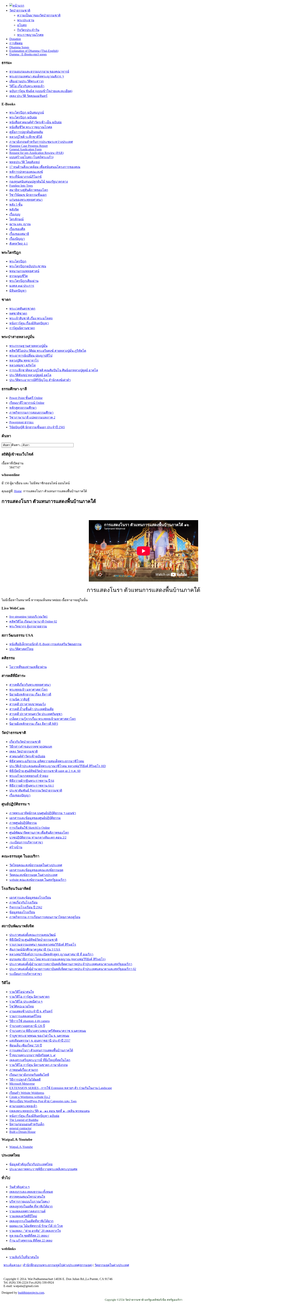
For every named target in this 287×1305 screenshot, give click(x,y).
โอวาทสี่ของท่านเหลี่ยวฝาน (28, 667)
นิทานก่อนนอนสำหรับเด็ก (26, 1124)
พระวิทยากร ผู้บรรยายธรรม (28, 626)
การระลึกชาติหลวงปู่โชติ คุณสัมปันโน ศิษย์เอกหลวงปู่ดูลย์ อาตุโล (53, 370)
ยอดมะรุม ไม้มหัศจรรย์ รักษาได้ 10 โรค (36, 1226)
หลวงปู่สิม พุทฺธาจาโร (24, 360)
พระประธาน (25, 20)
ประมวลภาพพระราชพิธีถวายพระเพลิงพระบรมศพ (43, 1169)
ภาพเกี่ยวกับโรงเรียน (23, 902)
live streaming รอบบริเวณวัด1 (28, 616)
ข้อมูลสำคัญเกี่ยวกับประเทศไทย (31, 1164)
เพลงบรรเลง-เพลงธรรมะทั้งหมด (31, 1191)
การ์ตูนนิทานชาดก (22, 328)
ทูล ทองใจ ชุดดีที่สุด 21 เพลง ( (29, 1235)
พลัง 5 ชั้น (15, 204)
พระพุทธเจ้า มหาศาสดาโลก (28, 689)
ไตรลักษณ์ (16, 219)
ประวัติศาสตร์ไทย (21, 649)
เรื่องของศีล (17, 229)
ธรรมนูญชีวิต (18, 276)
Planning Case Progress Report (28, 145)
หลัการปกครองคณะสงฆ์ (26, 171)
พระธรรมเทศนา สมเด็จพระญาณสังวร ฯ (36, 76)
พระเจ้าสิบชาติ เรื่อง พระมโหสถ (31, 318)
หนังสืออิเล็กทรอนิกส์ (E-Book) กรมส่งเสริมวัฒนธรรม (45, 644)
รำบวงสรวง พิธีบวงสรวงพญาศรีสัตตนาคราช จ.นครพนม (47, 1030)
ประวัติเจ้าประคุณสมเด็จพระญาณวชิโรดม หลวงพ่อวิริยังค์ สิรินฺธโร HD (57, 766)
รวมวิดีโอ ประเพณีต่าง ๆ (26, 1001)
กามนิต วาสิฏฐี (19, 699)
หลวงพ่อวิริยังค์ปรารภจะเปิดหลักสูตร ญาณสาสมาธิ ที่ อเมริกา (51, 954)
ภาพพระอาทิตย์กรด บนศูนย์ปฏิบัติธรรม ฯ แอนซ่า (42, 813)
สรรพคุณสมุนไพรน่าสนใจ (27, 1196)
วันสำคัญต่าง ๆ (19, 1187)
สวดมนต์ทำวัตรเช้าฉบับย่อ (27, 756)
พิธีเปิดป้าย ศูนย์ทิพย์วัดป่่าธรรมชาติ (33, 939)
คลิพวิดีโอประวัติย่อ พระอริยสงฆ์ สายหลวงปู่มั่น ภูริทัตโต (47, 350)
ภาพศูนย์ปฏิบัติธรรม (23, 822)
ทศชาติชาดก (18, 313)
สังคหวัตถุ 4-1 (18, 243)
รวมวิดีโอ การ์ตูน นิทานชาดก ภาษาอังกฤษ (38, 1065)
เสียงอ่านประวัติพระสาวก (26, 81)
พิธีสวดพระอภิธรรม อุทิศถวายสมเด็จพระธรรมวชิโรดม (46, 761)
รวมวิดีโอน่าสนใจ (21, 991)
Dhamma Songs (19, 47)
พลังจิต (14, 209)
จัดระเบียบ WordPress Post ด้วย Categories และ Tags (43, 1101)
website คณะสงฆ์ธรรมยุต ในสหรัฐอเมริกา (37, 879)
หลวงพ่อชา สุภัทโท (22, 365)
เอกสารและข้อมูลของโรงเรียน (30, 897)
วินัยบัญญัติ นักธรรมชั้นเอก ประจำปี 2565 (37, 427)
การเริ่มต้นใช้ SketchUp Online (29, 827)
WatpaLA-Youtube (21, 1147)
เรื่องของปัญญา (19, 795)
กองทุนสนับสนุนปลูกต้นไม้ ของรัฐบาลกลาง (38, 181)
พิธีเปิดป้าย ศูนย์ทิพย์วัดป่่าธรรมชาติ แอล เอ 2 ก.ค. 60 (44, 771)
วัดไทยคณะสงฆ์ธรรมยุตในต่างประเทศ (35, 865)
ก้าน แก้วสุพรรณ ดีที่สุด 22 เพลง (30, 1240)
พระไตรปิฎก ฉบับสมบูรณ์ (26, 112)
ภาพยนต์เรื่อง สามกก (23, 1069)
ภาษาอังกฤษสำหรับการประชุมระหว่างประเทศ (41, 141)
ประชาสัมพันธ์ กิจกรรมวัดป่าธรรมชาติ (35, 790)
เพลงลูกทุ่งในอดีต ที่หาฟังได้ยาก (31, 1206)
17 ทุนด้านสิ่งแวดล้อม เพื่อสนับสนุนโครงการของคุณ (44, 167)
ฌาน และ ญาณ (20, 224)
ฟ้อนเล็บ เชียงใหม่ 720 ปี (25, 1045)
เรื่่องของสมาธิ (19, 233)
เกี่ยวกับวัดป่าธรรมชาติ (25, 741)
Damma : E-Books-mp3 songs (28, 54)
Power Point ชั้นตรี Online (26, 398)
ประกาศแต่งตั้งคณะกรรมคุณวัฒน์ (32, 934)
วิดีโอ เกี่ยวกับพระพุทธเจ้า (26, 86)
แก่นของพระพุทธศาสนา (26, 199)
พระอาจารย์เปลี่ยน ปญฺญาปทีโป (30, 355)
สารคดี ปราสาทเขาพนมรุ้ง (27, 704)
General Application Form (25, 149)
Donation (15, 39)
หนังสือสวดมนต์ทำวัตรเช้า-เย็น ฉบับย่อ (35, 122)
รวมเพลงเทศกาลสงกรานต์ (27, 1211)
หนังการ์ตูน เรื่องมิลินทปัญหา (29, 323)
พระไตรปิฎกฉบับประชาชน (27, 266)
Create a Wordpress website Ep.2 (29, 1097)
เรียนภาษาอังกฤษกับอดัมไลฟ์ (29, 1074)
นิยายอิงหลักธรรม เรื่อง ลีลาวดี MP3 (33, 723)
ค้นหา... (16, 445)
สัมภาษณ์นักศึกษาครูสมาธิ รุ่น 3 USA (34, 949)
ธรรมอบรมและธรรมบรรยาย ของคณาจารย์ (39, 71)
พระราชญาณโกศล (30, 34)
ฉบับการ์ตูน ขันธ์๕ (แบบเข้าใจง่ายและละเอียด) (40, 91)
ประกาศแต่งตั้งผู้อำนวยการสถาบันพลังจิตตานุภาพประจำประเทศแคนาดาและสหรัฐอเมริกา (70, 964)
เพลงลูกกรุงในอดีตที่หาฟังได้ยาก (31, 1221)
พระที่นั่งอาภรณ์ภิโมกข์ (25, 176)
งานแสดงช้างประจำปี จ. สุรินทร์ (31, 1011)
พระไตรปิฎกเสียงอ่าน (23, 280)
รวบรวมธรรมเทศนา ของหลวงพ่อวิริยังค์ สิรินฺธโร (42, 944)
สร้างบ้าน (15, 847)
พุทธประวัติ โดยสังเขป (24, 162)
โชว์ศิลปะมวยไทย (21, 1006)
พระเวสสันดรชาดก (22, 308)
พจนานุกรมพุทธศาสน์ (24, 271)
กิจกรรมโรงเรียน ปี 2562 (25, 907)
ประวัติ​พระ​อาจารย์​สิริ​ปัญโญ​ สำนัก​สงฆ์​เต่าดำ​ (40, 380)
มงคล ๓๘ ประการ (21, 285)
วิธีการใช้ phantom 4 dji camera (29, 1021)
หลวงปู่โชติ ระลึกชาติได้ (25, 137)
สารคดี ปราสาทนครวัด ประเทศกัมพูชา (35, 714)
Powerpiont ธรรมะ (21, 422)
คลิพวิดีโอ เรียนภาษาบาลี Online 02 (33, 621)
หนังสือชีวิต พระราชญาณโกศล (30, 127)
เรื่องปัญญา (17, 238)
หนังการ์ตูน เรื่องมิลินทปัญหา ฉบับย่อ (34, 1116)
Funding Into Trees (21, 185)
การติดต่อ (16, 43)
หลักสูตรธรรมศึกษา (23, 407)
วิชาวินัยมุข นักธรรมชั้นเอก (28, 194)
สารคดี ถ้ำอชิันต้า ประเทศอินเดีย (31, 709)
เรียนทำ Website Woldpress (26, 1092)
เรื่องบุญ (14, 214)
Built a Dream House (22, 1132)
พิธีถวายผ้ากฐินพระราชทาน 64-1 (31, 785)
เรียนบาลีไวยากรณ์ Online (26, 402)
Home (18, 491)
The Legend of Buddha (23, 1120)
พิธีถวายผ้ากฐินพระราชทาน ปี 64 (31, 780)
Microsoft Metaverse (22, 1083)
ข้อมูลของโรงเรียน (22, 912)
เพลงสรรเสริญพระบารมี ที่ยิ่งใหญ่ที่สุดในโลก (39, 1060)
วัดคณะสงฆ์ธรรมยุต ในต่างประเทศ (33, 875)
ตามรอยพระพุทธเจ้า (23, 1106)
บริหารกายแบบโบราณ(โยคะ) (29, 1201)
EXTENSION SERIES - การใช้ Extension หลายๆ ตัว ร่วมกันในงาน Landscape (60, 1088)
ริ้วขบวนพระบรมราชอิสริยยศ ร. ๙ (32, 1055)
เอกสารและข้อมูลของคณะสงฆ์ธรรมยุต (36, 870)
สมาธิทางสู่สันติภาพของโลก (28, 190)
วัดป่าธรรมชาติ (19, 10)
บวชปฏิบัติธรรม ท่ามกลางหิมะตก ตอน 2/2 (37, 837)
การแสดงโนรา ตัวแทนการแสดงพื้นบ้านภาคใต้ (41, 1050)
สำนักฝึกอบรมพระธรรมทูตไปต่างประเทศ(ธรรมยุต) (57, 1265)
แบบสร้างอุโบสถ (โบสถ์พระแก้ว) (31, 157)
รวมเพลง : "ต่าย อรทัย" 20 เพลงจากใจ (35, 1230)
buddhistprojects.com (31, 1292)
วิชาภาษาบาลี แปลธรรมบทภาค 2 (32, 417)
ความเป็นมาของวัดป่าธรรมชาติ (39, 15)
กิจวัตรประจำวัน (28, 30)
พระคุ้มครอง (12, 1265)
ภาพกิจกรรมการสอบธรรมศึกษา (31, 412)
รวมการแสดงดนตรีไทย (25, 1016)
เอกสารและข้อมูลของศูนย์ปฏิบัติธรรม (35, 818)
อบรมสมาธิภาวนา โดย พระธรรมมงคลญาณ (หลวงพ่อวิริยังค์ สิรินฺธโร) (57, 959)
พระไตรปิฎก (17, 261)
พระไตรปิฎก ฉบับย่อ (23, 117)
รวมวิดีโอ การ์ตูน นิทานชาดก (29, 996)
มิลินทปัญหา (17, 290)
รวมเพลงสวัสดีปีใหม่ (23, 1216)
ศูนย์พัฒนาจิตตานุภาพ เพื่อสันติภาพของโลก (39, 832)
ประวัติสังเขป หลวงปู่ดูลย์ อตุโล (30, 375)
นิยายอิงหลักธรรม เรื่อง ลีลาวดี (30, 694)
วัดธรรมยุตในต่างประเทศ (111, 1265)
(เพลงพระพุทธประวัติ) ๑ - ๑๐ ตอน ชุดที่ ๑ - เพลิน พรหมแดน (49, 1111)
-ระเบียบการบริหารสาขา (26, 842)
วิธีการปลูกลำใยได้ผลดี (25, 1079)
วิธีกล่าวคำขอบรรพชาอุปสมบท (30, 746)
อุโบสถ (22, 25)
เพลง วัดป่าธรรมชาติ (23, 751)
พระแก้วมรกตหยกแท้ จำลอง (28, 775)
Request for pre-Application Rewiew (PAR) (36, 153)
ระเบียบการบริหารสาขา (25, 973)
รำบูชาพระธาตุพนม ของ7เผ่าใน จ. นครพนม (39, 1035)
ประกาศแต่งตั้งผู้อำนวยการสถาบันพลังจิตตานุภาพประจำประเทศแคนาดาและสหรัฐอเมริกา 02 (72, 969)
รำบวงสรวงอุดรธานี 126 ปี (27, 1026)
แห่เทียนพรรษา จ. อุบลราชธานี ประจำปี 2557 (39, 1040)
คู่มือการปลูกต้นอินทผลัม (26, 132)
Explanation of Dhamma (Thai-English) (33, 50)
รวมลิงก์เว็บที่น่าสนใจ (24, 1257)
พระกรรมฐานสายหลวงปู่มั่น (28, 345)
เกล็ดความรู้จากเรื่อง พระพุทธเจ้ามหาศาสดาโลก (42, 718)
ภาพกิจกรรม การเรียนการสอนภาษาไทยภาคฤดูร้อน (44, 917)
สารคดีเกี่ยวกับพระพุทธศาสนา (30, 684)
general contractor (20, 1128)
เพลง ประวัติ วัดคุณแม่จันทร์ (28, 96)
